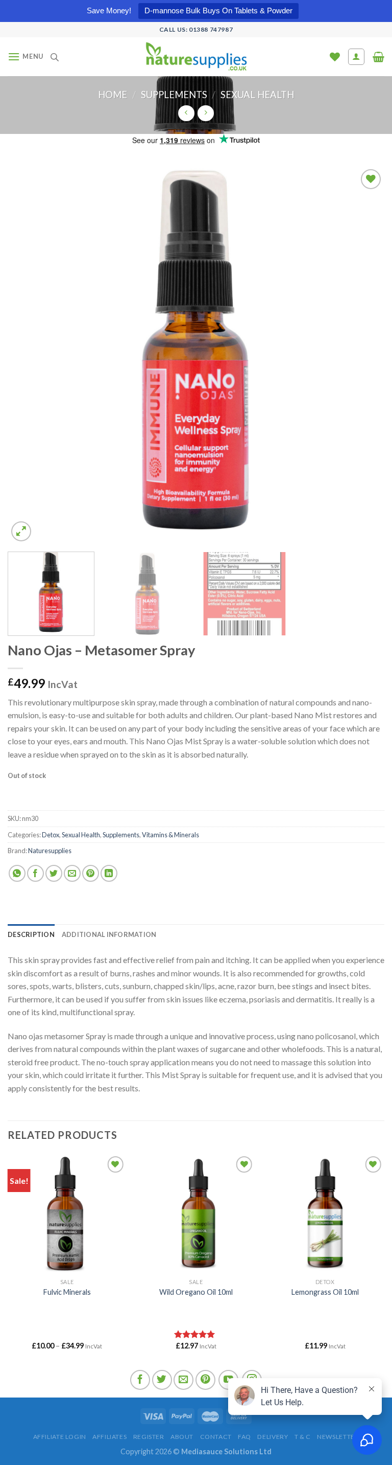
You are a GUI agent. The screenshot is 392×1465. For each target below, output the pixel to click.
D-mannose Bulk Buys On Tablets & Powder (218, 10)
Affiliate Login (59, 1436)
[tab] (31, 934)
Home (112, 94)
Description (31, 934)
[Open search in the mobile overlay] (55, 57)
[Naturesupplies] (196, 56)
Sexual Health (257, 94)
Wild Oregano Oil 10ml (196, 1292)
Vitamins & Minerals (170, 835)
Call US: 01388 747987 (196, 29)
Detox (50, 835)
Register (148, 1436)
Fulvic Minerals (67, 1292)
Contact (216, 1436)
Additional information (109, 934)
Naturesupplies (49, 850)
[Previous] (28, 355)
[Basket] (378, 56)
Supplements (174, 94)
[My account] (356, 57)
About (181, 1436)
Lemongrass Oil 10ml (325, 1292)
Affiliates (109, 1436)
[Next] (364, 355)
